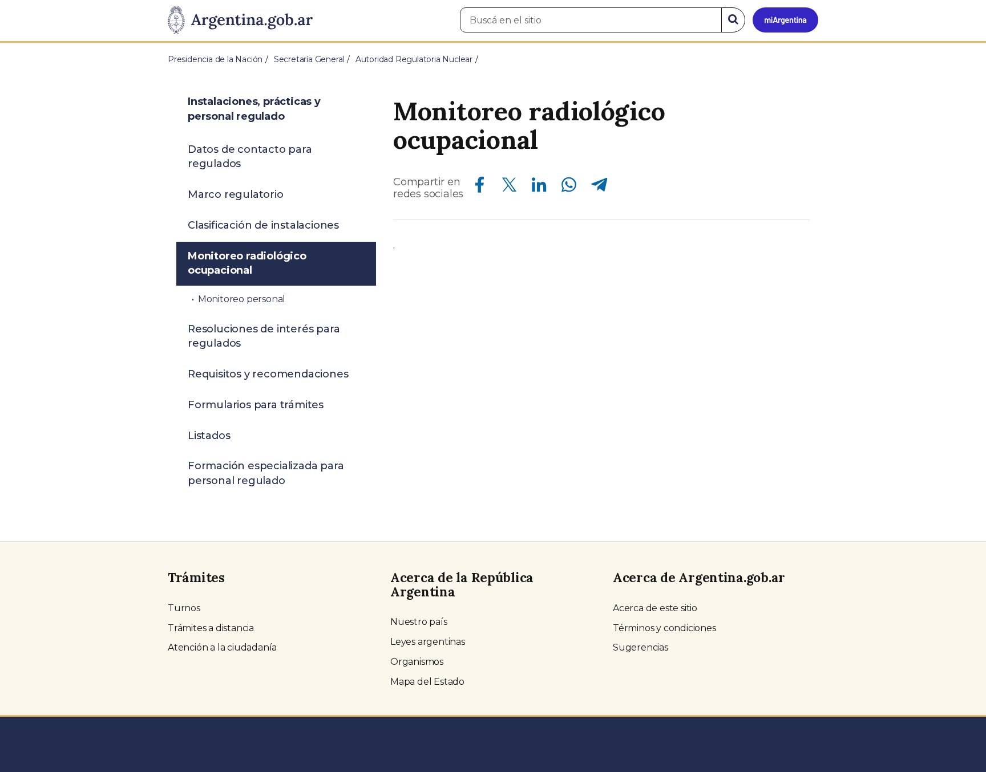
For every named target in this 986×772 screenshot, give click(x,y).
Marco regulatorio (236, 194)
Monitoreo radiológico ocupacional (247, 263)
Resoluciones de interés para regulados (264, 336)
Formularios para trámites (256, 405)
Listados (209, 435)
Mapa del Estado (427, 681)
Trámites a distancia (211, 628)
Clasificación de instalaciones (263, 225)
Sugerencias (640, 647)
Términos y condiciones (664, 628)
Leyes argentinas (427, 641)
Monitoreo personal (241, 299)
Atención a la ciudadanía (222, 647)
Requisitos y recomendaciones (268, 374)
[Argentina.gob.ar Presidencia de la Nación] (240, 20)
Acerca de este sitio (655, 608)
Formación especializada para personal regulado (266, 473)
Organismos (416, 661)
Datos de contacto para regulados (250, 156)
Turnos (184, 608)
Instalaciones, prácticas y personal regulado (254, 109)
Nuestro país (418, 621)
